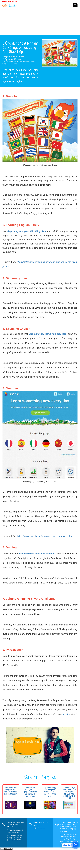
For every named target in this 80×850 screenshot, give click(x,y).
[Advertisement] (40, 20)
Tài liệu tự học (18, 57)
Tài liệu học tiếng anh (13, 59)
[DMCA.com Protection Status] (6, 848)
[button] (10, 791)
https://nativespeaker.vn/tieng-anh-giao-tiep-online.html (44, 536)
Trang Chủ (6, 57)
